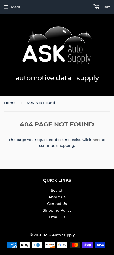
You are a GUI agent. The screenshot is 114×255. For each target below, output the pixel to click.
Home (9, 102)
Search (57, 190)
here (96, 139)
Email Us (57, 217)
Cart (105, 7)
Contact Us (57, 203)
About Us (57, 197)
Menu (16, 7)
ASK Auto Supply (59, 235)
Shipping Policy (57, 210)
